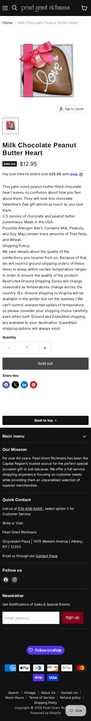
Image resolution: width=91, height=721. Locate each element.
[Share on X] (15, 384)
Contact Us (69, 693)
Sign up (72, 617)
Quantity (9, 337)
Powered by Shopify (45, 713)
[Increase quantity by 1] (45, 348)
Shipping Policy (45, 703)
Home (7, 23)
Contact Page (47, 556)
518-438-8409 (30, 508)
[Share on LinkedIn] (24, 384)
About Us (48, 693)
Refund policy (70, 697)
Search (13, 693)
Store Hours (14, 697)
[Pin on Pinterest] (33, 384)
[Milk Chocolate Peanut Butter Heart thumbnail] (10, 126)
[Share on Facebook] (6, 384)
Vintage (30, 693)
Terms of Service (42, 697)
